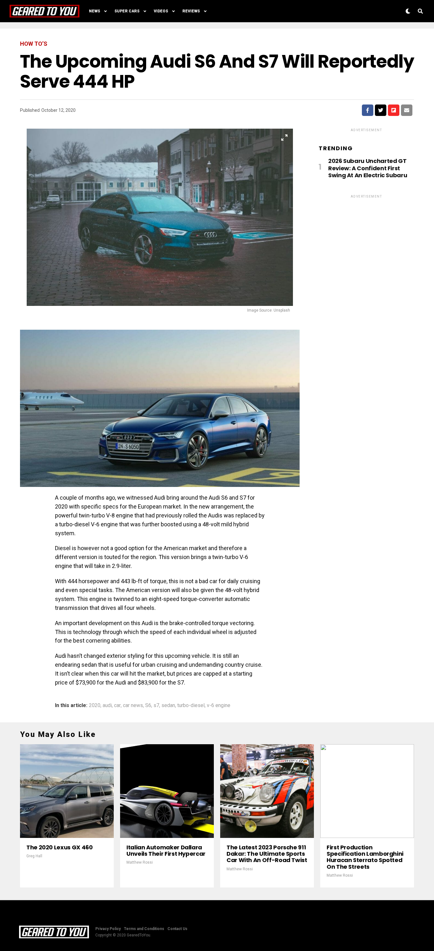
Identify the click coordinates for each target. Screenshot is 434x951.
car (117, 705)
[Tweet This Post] (380, 110)
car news (133, 705)
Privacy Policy (108, 929)
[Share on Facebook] (367, 110)
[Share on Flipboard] (393, 110)
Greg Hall (34, 856)
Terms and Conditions (144, 929)
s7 (156, 705)
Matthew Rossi (139, 862)
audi (107, 705)
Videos (161, 11)
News (94, 11)
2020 (94, 705)
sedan (168, 705)
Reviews (191, 11)
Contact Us (177, 929)
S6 (148, 705)
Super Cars (126, 11)
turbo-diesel (191, 705)
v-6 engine (218, 705)
